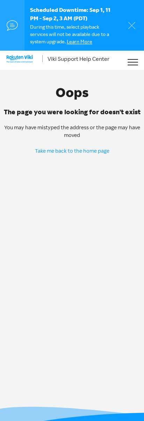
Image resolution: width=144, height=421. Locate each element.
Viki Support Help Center (78, 58)
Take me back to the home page (72, 150)
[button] (133, 62)
